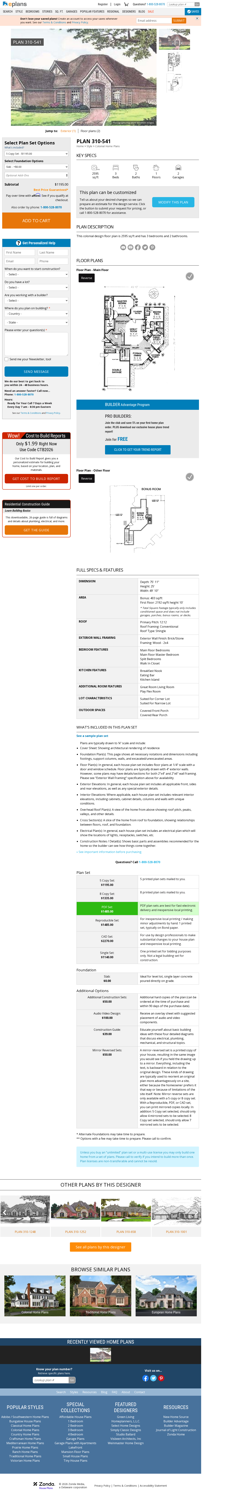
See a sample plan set (92, 736)
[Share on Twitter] (145, 247)
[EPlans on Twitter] (153, 1378)
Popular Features (92, 11)
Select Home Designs (125, 1426)
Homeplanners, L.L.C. (125, 1421)
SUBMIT (179, 21)
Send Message (36, 371)
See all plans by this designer (100, 1247)
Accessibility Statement (153, 1485)
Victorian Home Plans (25, 1461)
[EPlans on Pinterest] (161, 1378)
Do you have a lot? (17, 282)
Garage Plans (75, 1439)
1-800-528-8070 (156, 4)
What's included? (14, 147)
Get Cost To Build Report (36, 478)
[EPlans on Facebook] (145, 1378)
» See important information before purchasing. (109, 852)
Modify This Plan (173, 202)
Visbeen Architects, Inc (125, 1439)
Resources (89, 1392)
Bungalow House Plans (25, 1421)
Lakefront (75, 1447)
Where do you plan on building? (27, 308)
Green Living (125, 1417)
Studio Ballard (125, 1434)
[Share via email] (123, 247)
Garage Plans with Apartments (75, 1443)
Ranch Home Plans (25, 1452)
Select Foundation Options (24, 161)
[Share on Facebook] (137, 247)
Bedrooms (32, 11)
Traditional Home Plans (25, 1456)
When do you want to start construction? (32, 269)
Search (8, 11)
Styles (74, 1392)
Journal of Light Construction (176, 1430)
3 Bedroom (75, 1430)
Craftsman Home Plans (25, 1439)
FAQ (114, 1392)
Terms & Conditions (54, 22)
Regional (113, 11)
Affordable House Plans (75, 1417)
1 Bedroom (75, 1421)
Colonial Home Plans (107, 146)
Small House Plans (75, 1456)
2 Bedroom (75, 1426)
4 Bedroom (75, 1434)
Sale (151, 11)
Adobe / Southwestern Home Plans (25, 1417)
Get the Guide (36, 530)
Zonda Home (176, 1434)
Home (80, 146)
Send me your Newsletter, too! (30, 359)
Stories (47, 11)
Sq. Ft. (59, 11)
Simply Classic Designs (125, 1430)
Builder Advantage (176, 1421)
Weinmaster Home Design (126, 1443)
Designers (129, 11)
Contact (139, 1392)
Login (117, 4)
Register (103, 4)
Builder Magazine (176, 1426)
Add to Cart (36, 220)
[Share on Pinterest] (152, 247)
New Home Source (176, 1417)
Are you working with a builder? (26, 295)
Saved (195, 11)
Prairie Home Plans (25, 1447)
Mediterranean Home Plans (25, 1443)
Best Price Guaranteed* (51, 190)
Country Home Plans (25, 1434)
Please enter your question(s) (26, 330)
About (126, 1392)
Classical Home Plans (25, 1426)
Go (197, 4)
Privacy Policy (80, 22)
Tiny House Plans (75, 1461)
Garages (71, 11)
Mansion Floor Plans (75, 1452)
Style (19, 11)
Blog (142, 11)
